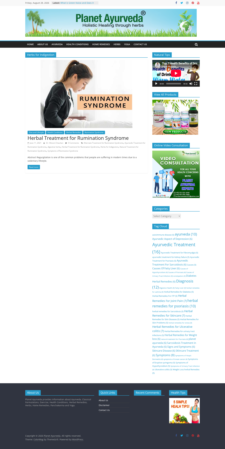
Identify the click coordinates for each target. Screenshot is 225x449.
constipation (179, 276)
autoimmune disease (163, 234)
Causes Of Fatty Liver (166, 268)
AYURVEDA (57, 44)
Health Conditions (55, 132)
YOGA (127, 44)
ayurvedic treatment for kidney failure (170, 257)
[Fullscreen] (195, 83)
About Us (103, 400)
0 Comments (73, 143)
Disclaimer (104, 405)
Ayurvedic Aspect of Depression (172, 239)
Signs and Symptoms (181, 346)
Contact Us (104, 410)
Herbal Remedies (73, 132)
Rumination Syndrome (94, 132)
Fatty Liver (180, 288)
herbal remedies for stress (180, 323)
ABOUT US (42, 44)
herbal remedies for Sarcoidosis (168, 311)
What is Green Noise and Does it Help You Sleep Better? (77, 4)
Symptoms (165, 355)
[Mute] (190, 83)
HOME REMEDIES (101, 44)
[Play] (156, 83)
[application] (176, 73)
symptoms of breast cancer (175, 359)
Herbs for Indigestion (109, 147)
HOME (30, 44)
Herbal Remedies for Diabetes (179, 291)
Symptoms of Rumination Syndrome (63, 151)
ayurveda (186, 234)
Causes (191, 264)
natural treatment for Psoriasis (174, 339)
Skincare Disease (163, 350)
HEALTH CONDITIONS (77, 44)
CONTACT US (140, 44)
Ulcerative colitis (163, 369)
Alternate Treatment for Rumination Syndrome (103, 143)
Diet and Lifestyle (36, 132)
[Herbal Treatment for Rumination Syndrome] (86, 61)
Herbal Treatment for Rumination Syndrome (78, 138)
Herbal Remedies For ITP (164, 296)
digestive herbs (54, 147)
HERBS (117, 44)
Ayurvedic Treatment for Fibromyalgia (179, 252)
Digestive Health (166, 288)
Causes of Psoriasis (177, 272)
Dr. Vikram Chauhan (55, 143)
